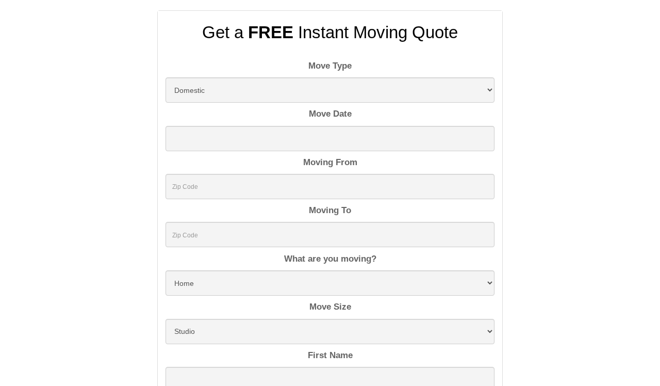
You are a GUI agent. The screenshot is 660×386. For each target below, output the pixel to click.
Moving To (330, 210)
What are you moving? (330, 259)
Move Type (330, 66)
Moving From (330, 162)
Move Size (330, 307)
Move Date (330, 114)
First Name (330, 355)
